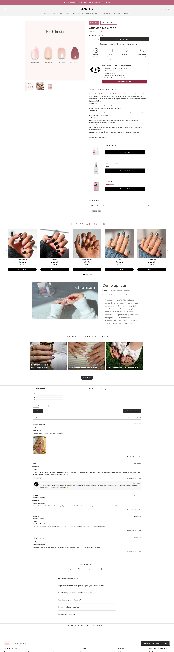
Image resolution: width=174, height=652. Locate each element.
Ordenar (121, 418)
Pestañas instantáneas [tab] (110, 295)
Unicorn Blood (152, 259)
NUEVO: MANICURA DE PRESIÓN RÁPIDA (86, 13)
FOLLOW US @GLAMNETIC (87, 625)
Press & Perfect (109, 182)
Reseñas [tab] (36, 406)
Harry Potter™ (22, 259)
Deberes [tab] (105, 290)
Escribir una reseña (134, 411)
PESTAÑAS (106, 13)
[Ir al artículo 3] (50, 86)
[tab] (84, 274)
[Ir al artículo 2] (40, 86)
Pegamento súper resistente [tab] (120, 290)
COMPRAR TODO (49, 13)
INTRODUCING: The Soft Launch (87, 2)
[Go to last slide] (6, 251)
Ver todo (87, 378)
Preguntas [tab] (45, 406)
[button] (96, 35)
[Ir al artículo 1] (29, 86)
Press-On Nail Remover (111, 164)
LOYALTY (127, 13)
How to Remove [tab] (126, 295)
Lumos (119, 259)
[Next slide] (168, 251)
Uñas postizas (64, 13)
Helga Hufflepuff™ (87, 259)
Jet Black (54, 259)
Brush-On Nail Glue (110, 145)
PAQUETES (117, 13)
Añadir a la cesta (124, 39)
